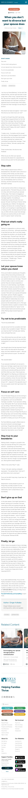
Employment (18, 730)
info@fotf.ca (4, 781)
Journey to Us (18, 741)
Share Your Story (19, 724)
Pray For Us (17, 722)
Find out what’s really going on (9, 64)
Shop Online (4, 730)
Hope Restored (18, 743)
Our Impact (4, 743)
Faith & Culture (19, 711)
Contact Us (4, 753)
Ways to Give (4, 765)
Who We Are (4, 741)
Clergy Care (7, 714)
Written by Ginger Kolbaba (10, 28)
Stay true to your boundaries (8, 75)
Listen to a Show (5, 732)
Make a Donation (19, 726)
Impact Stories (20, 714)
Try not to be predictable (7, 70)
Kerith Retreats (18, 745)
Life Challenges (14, 9)
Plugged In (17, 749)
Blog (2, 749)
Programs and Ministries (6, 726)
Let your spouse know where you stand (11, 67)
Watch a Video (4, 734)
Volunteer (17, 728)
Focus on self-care (6, 72)
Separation (12, 85)
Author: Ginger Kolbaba (12, 603)
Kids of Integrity (18, 747)
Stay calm (3, 61)
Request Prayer (4, 722)
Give (8, 768)
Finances (3, 747)
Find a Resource (5, 728)
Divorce (4, 85)
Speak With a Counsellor (6, 724)
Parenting (19, 708)
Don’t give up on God (6, 78)
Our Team (3, 745)
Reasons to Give (5, 763)
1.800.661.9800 (10, 779)
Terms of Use (11, 786)
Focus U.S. (17, 751)
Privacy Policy (4, 786)
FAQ (2, 751)
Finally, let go (4, 81)
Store (7, 771)
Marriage (7, 708)
